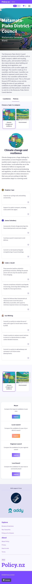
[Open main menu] (29, 6)
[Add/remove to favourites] (28, 202)
